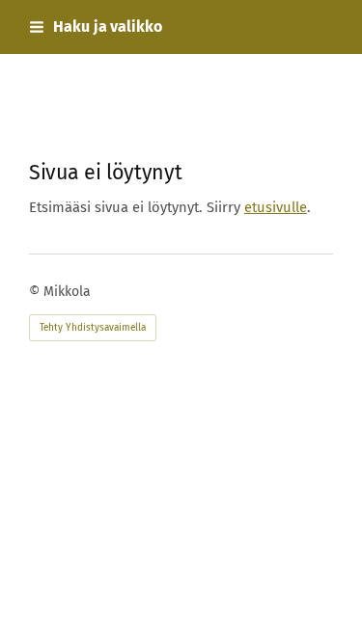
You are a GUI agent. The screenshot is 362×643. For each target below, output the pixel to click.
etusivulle (275, 207)
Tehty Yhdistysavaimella (93, 328)
